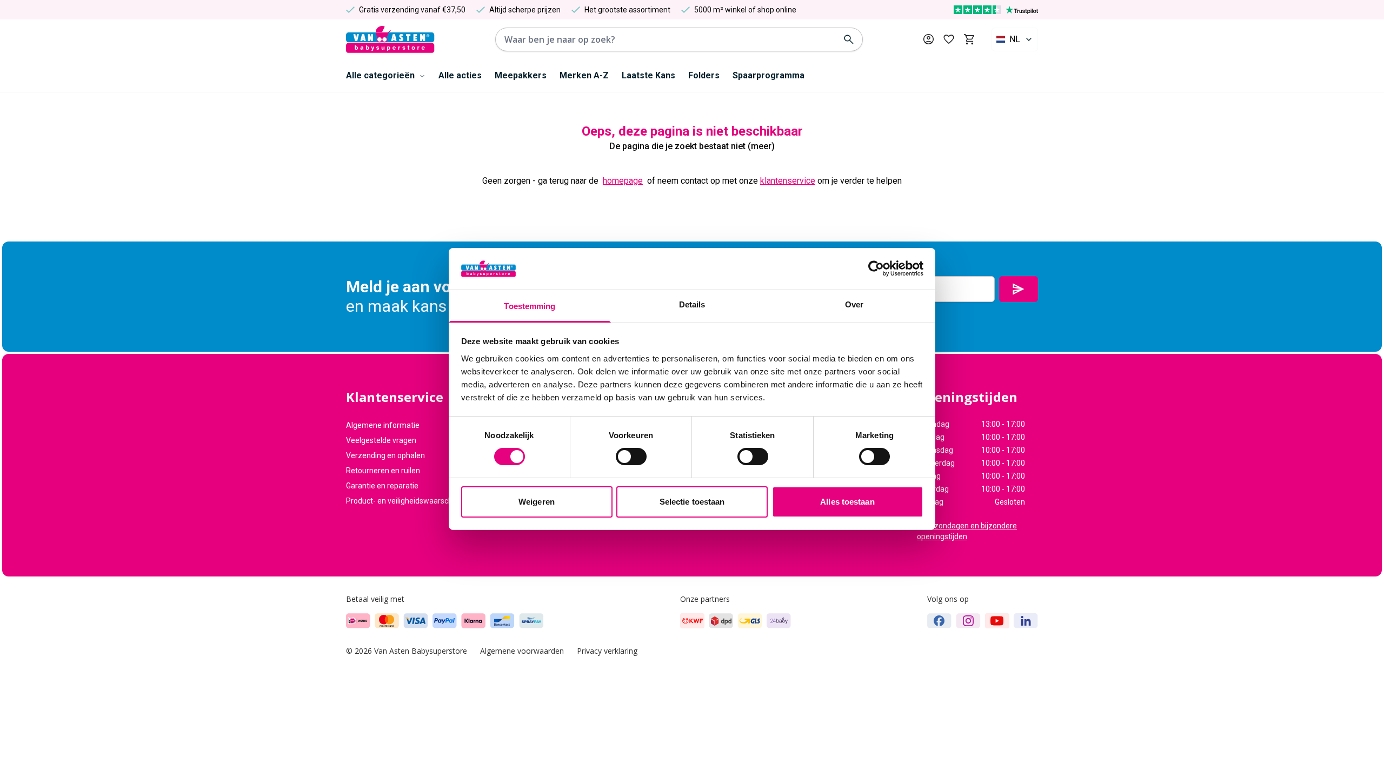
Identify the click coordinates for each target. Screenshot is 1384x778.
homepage (623, 181)
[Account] (928, 39)
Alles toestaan (847, 501)
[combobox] (1015, 39)
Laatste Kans (648, 75)
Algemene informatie (383, 425)
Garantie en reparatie (382, 485)
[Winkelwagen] (969, 39)
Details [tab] (692, 304)
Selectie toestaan (692, 501)
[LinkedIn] (1026, 620)
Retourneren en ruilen (383, 470)
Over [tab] (854, 304)
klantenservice (787, 181)
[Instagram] (968, 620)
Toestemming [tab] (529, 306)
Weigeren (536, 501)
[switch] (631, 456)
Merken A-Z (584, 75)
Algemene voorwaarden (522, 651)
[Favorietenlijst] (948, 39)
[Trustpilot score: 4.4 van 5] (996, 9)
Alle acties (460, 75)
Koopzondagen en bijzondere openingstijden (967, 531)
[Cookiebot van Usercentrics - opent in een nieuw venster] (876, 268)
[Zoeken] (849, 39)
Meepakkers (521, 75)
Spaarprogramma (768, 75)
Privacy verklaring (607, 651)
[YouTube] (997, 620)
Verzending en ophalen (385, 455)
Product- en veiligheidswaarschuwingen (414, 501)
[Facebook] (939, 620)
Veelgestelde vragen (381, 440)
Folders (704, 75)
